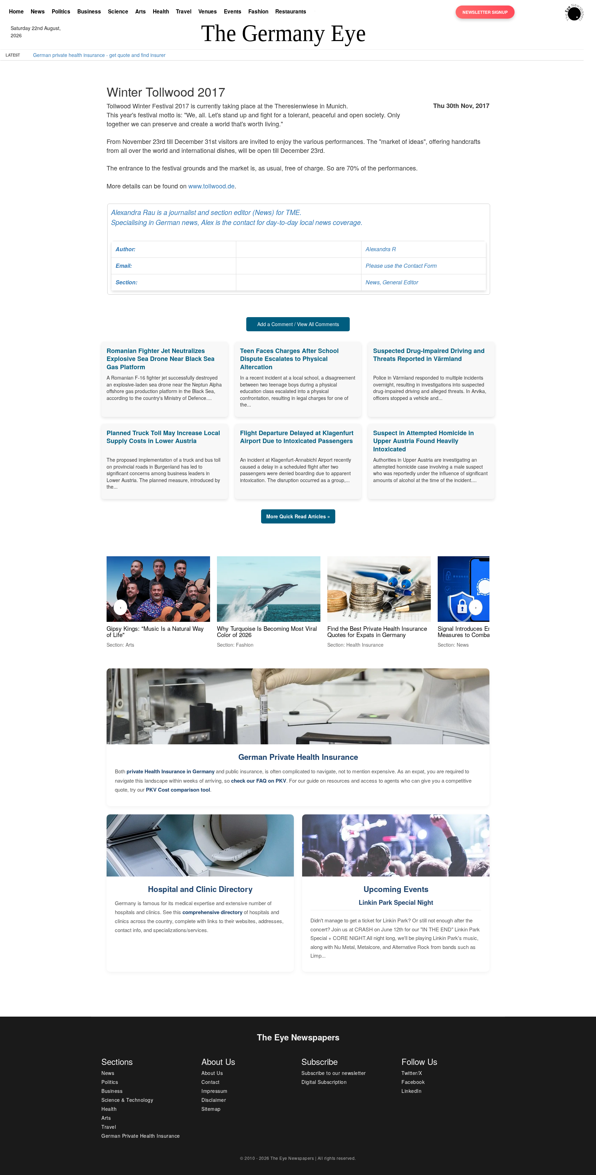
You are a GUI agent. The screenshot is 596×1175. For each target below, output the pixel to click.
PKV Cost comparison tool (178, 789)
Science (118, 11)
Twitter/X (411, 1072)
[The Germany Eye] (574, 11)
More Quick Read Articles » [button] (298, 516)
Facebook (413, 1081)
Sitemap (211, 1108)
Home (16, 11)
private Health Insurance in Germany (171, 771)
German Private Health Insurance (298, 756)
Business (89, 11)
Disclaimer (213, 1099)
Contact (210, 1081)
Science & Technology (127, 1099)
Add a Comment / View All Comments (298, 324)
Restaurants (290, 11)
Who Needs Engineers (259, 54)
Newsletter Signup (485, 12)
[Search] (316, 12)
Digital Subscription (324, 1081)
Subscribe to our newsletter (333, 1072)
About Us (212, 1072)
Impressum (214, 1090)
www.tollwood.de (211, 185)
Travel (183, 11)
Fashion (258, 11)
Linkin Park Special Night (396, 902)
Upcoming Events (396, 888)
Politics (61, 11)
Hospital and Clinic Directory (200, 888)
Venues (207, 11)
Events (232, 11)
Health (161, 11)
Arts (140, 11)
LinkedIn (411, 1090)
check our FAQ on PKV (258, 780)
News (38, 11)
